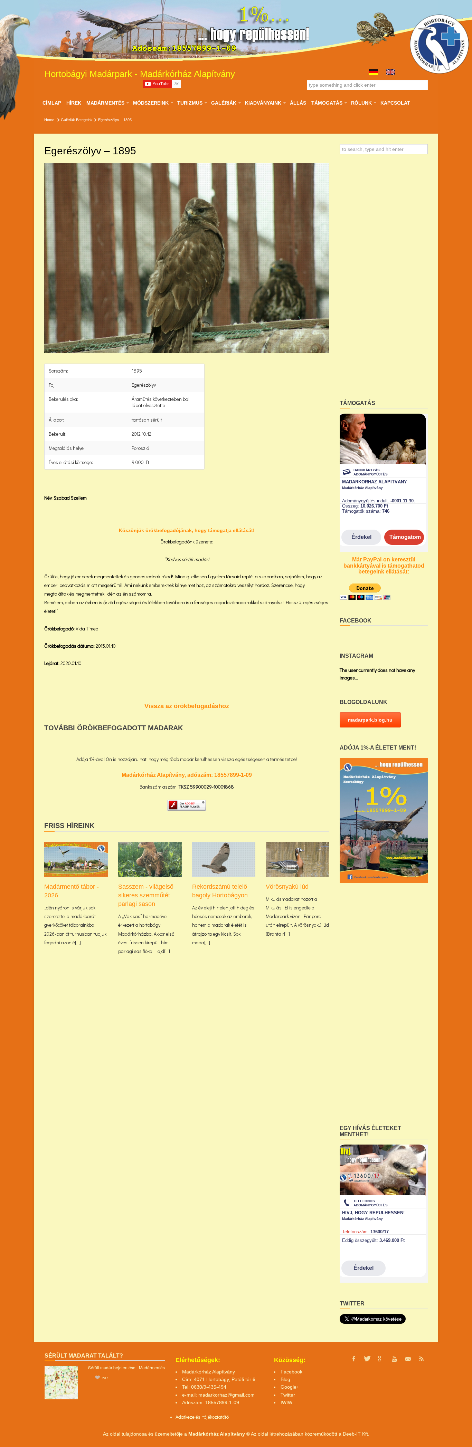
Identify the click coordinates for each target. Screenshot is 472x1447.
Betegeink (84, 120)
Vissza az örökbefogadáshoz (186, 706)
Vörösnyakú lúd (287, 886)
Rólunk (361, 102)
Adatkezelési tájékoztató (200, 1417)
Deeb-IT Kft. (356, 1434)
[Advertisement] (384, 279)
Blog (285, 1379)
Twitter (288, 1395)
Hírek (73, 102)
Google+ (290, 1387)
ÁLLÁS (298, 102)
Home (49, 120)
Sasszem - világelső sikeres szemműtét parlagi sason (145, 895)
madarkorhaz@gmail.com (226, 1395)
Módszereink (151, 102)
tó (227, 1417)
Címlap (52, 102)
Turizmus (189, 102)
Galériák (223, 102)
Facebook (291, 1371)
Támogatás (326, 102)
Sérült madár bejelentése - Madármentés (126, 1367)
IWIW (286, 1402)
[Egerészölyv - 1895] (187, 258)
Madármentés (105, 102)
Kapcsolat (395, 102)
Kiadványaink (263, 102)
